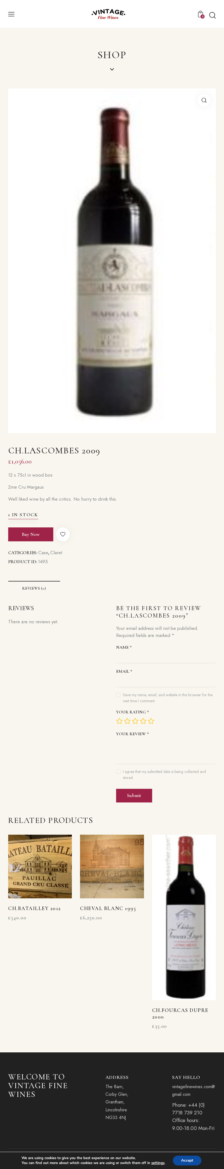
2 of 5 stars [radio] (127, 721)
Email (124, 671)
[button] (11, 14)
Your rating (132, 712)
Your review (132, 734)
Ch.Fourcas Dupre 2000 (180, 1013)
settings (157, 1163)
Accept (187, 1160)
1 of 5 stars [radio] (119, 721)
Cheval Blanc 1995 (108, 908)
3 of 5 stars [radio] (135, 721)
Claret (56, 552)
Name (124, 647)
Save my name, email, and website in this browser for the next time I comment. (168, 698)
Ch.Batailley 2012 (34, 908)
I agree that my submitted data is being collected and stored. (164, 774)
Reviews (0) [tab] (34, 588)
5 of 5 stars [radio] (151, 721)
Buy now (31, 534)
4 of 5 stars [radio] (143, 721)
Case (43, 552)
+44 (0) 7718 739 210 (188, 1108)
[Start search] (212, 15)
